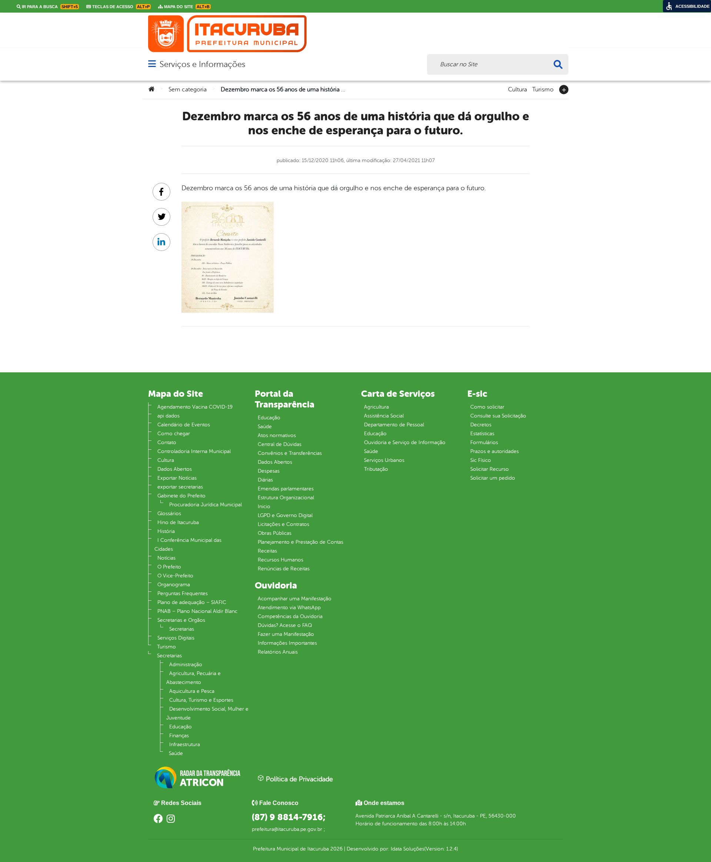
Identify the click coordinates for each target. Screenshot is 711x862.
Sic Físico (480, 460)
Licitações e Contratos (283, 524)
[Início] (151, 89)
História (166, 531)
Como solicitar (487, 407)
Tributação (376, 469)
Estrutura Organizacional (286, 497)
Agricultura (376, 407)
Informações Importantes (287, 643)
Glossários (169, 513)
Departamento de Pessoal (394, 424)
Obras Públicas (274, 533)
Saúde (176, 753)
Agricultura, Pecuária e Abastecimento (193, 678)
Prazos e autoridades (494, 451)
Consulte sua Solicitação (498, 416)
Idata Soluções (407, 849)
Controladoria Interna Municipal (194, 451)
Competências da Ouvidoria (290, 616)
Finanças (179, 735)
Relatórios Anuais (278, 652)
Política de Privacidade (298, 779)
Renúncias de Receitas (284, 568)
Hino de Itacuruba (178, 522)
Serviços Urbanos (384, 460)
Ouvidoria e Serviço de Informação (404, 442)
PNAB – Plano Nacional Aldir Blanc (197, 611)
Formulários (484, 442)
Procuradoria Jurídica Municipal (205, 504)
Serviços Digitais (175, 638)
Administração (185, 664)
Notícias (166, 558)
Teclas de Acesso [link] (120, 6)
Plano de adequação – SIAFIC (191, 602)
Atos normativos (277, 435)
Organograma (173, 584)
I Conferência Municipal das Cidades (187, 544)
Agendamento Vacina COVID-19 (195, 407)
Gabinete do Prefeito (181, 496)
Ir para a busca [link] (49, 6)
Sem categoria (187, 89)
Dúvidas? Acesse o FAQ (285, 625)
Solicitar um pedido (492, 478)
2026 (336, 849)
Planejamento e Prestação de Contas (300, 542)
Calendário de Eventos (183, 424)
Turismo (543, 88)
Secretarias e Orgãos (181, 620)
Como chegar (173, 433)
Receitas (267, 551)
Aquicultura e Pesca (191, 691)
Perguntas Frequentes (182, 593)
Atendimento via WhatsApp (289, 607)
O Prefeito (169, 567)
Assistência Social (384, 416)
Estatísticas (482, 433)
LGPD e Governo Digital (285, 515)
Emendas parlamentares (286, 489)
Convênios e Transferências (290, 453)
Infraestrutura (184, 744)
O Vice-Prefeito (175, 575)
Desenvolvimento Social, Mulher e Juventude (207, 713)
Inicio (264, 506)
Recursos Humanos (280, 560)
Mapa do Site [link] (186, 6)
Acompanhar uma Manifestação (294, 598)
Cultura (517, 88)
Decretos (480, 424)
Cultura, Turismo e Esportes (201, 700)
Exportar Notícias (177, 478)
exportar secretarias (180, 487)
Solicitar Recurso (489, 469)
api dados (168, 416)
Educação (180, 726)
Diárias (265, 480)
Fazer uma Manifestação (286, 634)
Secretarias (181, 629)
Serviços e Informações (202, 64)
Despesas (269, 471)
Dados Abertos (174, 469)
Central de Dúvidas (279, 444)
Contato (166, 442)
